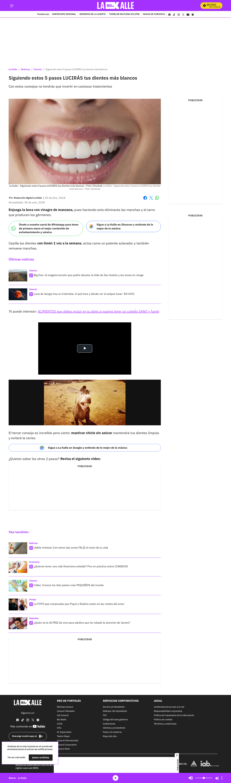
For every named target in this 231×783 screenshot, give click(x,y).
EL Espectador (64, 732)
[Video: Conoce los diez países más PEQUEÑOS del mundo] (18, 586)
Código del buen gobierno (115, 719)
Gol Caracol (62, 715)
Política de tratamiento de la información (174, 715)
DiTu (59, 728)
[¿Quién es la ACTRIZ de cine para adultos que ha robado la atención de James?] (18, 623)
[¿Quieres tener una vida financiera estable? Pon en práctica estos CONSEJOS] (18, 567)
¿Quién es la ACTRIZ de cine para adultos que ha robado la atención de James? (82, 622)
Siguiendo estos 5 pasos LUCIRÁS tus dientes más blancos (76, 69)
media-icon (115, 778)
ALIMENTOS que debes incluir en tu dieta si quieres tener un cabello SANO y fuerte (98, 311)
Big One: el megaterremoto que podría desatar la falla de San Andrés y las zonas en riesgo (89, 275)
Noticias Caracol (65, 707)
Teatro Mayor (63, 736)
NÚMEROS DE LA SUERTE (92, 14)
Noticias (25, 69)
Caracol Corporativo (67, 745)
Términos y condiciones (165, 724)
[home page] (115, 5)
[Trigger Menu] (12, 5)
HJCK (59, 724)
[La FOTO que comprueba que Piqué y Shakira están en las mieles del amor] (18, 604)
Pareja (32, 599)
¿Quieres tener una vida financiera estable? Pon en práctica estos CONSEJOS (81, 566)
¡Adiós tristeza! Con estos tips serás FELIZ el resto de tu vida (71, 547)
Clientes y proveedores (114, 728)
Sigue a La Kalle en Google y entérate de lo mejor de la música (87, 447)
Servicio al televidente (114, 707)
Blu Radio (61, 719)
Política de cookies (163, 719)
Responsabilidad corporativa (168, 711)
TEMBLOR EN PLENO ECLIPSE (124, 14)
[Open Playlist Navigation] (221, 778)
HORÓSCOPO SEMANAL (64, 14)
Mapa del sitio (110, 736)
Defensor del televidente (115, 711)
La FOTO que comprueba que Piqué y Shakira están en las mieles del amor (79, 604)
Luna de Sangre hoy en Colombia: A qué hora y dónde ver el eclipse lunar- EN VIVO (84, 293)
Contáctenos (109, 724)
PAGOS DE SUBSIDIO (154, 14)
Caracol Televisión (66, 711)
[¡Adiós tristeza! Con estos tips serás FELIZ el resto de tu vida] (18, 548)
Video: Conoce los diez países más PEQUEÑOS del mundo (69, 585)
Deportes (34, 618)
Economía (34, 562)
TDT (105, 715)
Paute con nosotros (112, 732)
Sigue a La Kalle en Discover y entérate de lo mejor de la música (125, 226)
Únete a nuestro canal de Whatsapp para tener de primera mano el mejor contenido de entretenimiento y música (48, 228)
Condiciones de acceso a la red (169, 707)
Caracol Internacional (67, 740)
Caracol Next (63, 749)
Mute (191, 778)
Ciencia (38, 69)
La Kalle (13, 69)
